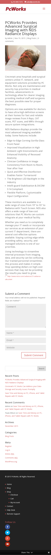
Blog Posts (31, 38)
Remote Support (13, 514)
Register (8, 446)
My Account (15, 502)
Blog (9, 488)
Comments (11, 458)
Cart (12, 498)
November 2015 (11, 426)
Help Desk (11, 510)
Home (9, 484)
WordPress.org (11, 461)
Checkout (14, 495)
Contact (10, 506)
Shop (9, 492)
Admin (10, 38)
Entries (9, 454)
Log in (7, 450)
